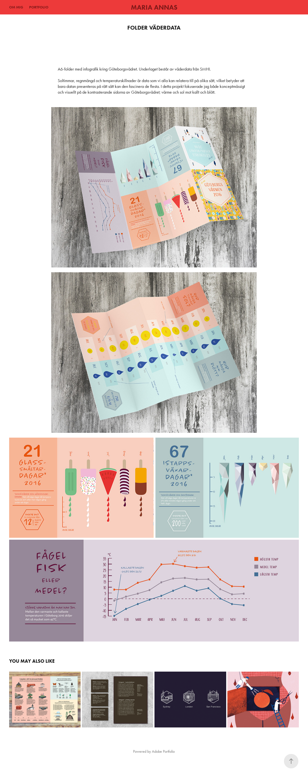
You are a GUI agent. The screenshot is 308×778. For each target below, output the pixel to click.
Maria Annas (154, 7)
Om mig (16, 7)
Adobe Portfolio (163, 751)
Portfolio (38, 7)
